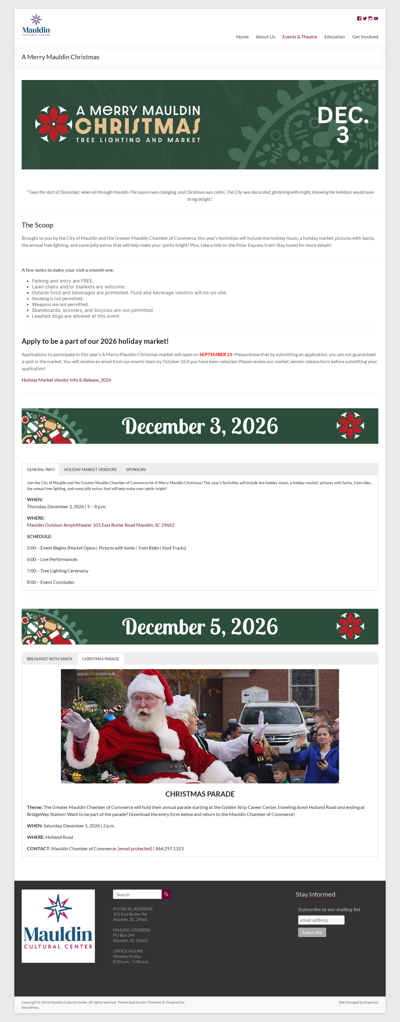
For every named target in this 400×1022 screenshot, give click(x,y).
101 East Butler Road (114, 525)
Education (334, 36)
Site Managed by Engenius (358, 1002)
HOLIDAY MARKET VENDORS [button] (90, 469)
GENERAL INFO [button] (40, 469)
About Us (265, 36)
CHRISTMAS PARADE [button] (100, 659)
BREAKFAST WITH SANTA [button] (49, 659)
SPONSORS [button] (136, 469)
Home (242, 36)
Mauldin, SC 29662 (155, 525)
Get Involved (365, 36)
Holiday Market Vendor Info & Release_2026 (66, 379)
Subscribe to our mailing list (329, 909)
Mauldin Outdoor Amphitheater (59, 525)
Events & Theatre (300, 36)
